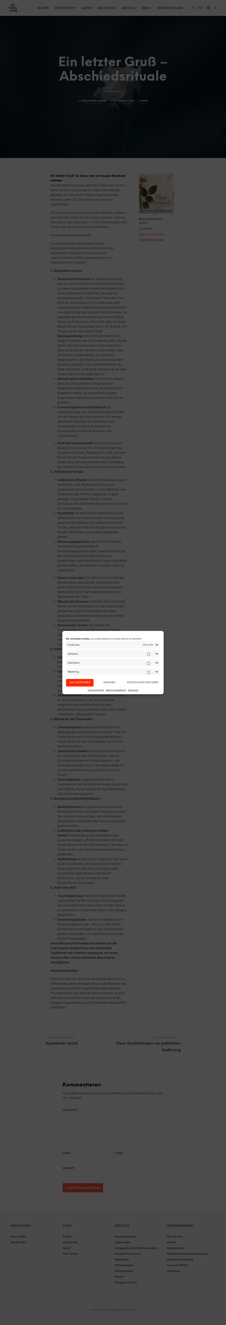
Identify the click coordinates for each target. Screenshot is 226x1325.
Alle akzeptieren (80, 682)
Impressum (133, 690)
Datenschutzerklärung (116, 690)
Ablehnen (109, 682)
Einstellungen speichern (142, 682)
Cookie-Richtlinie (96, 690)
